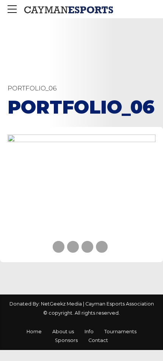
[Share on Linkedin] (87, 247)
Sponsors (66, 340)
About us (63, 331)
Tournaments (120, 331)
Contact (98, 340)
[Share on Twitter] (73, 247)
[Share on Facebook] (58, 247)
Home (34, 331)
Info (89, 331)
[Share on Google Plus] (102, 247)
